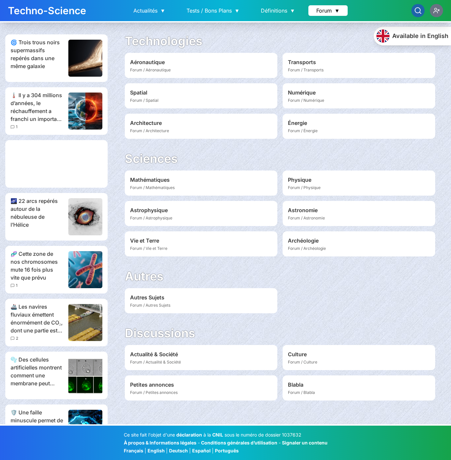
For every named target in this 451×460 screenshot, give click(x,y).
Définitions (278, 10)
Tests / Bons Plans (213, 10)
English (156, 450)
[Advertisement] (56, 164)
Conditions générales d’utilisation (239, 442)
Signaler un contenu (305, 442)
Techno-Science (47, 11)
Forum (328, 10)
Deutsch (178, 450)
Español (201, 450)
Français (133, 450)
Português (227, 450)
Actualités (149, 10)
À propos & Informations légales (160, 442)
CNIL (217, 435)
